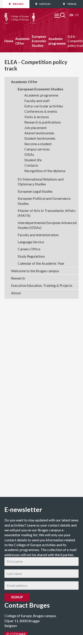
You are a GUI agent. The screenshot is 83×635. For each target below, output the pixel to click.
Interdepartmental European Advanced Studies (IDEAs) (47, 225)
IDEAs (29, 154)
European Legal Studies (35, 191)
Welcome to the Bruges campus (35, 271)
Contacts (31, 165)
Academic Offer (22, 41)
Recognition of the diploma (44, 171)
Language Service (31, 242)
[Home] (19, 15)
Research (18, 278)
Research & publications (42, 122)
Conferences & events (40, 111)
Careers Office (29, 249)
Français (77, 15)
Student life (33, 160)
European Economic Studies (39, 41)
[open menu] (59, 15)
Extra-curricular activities (43, 106)
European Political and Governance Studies (44, 200)
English (71, 15)
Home (8, 41)
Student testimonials (39, 138)
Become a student (38, 144)
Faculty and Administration (38, 235)
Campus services (37, 149)
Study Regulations (31, 256)
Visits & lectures (36, 117)
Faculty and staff (37, 101)
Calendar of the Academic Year (41, 263)
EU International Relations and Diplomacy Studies (41, 181)
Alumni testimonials (39, 133)
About (16, 293)
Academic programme (57, 41)
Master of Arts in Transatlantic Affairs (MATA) (47, 212)
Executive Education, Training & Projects (41, 285)
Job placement (35, 127)
